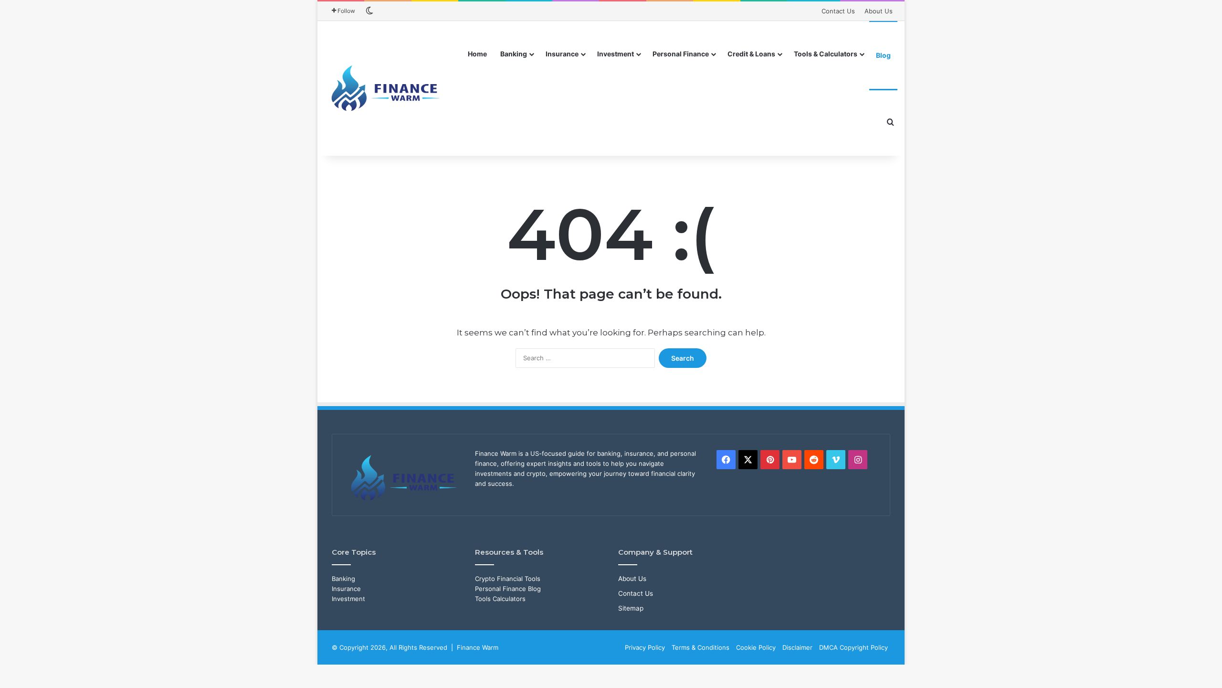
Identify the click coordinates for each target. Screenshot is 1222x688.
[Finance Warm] (387, 88)
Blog (883, 55)
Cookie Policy (756, 647)
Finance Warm (477, 647)
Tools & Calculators (825, 54)
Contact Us (838, 11)
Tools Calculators (500, 598)
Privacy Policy (645, 647)
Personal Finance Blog (508, 588)
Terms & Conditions (700, 647)
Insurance (562, 54)
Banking (513, 54)
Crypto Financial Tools (507, 578)
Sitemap (630, 608)
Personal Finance (681, 54)
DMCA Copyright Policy (853, 647)
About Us (878, 11)
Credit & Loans (751, 54)
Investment (615, 54)
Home (477, 54)
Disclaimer (797, 647)
